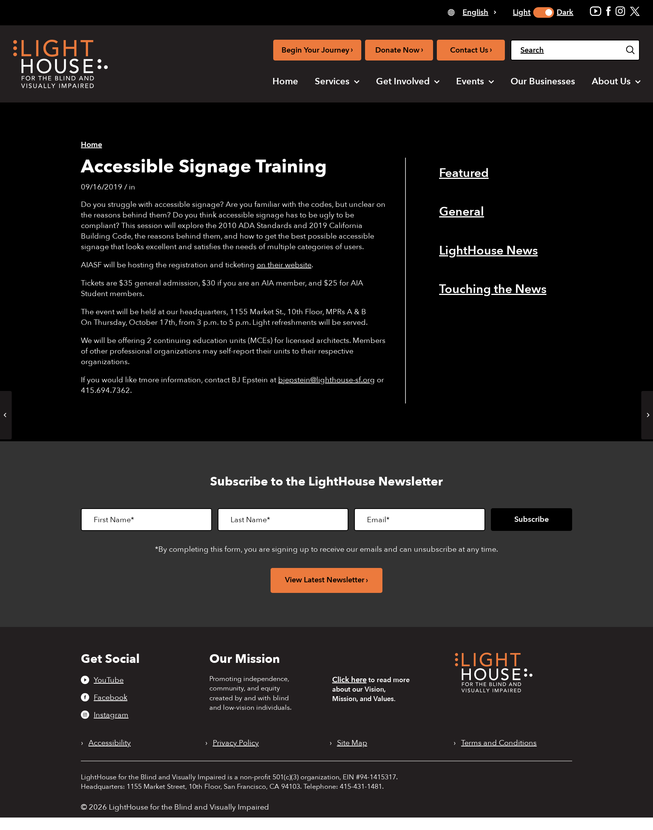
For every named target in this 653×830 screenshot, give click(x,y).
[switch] (543, 12)
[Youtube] (595, 11)
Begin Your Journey (317, 49)
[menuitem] (285, 82)
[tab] (472, 12)
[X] (635, 11)
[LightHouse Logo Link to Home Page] (60, 64)
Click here (349, 680)
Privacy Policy (236, 743)
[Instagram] (620, 11)
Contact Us (471, 49)
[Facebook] (608, 11)
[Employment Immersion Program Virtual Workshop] (6, 415)
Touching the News (492, 289)
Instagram (111, 715)
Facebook (110, 697)
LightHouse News (488, 250)
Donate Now (399, 49)
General (461, 211)
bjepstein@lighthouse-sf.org (326, 380)
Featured (464, 173)
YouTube (109, 680)
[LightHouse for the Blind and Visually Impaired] (493, 690)
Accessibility (109, 743)
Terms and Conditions (499, 743)
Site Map (352, 743)
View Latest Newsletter (324, 580)
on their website (284, 265)
